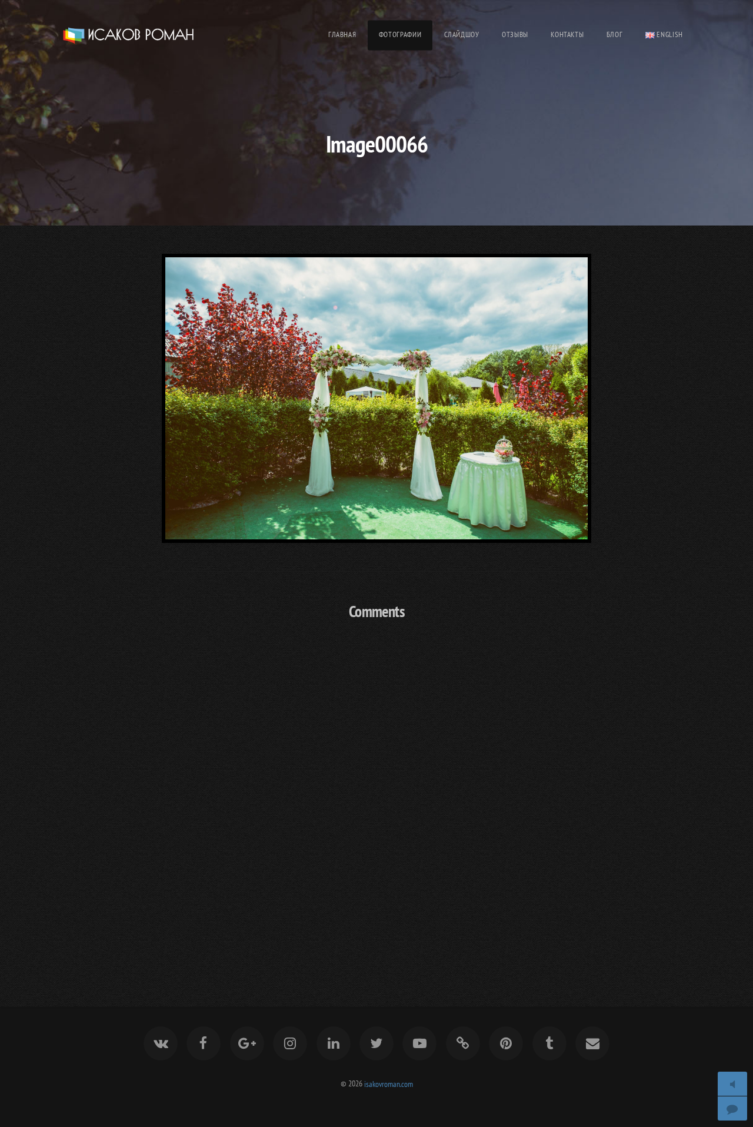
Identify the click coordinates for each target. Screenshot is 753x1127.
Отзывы (515, 34)
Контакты (567, 34)
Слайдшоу (461, 34)
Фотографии (400, 34)
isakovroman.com (388, 1083)
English (669, 34)
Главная (342, 34)
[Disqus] (376, 785)
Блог (615, 34)
